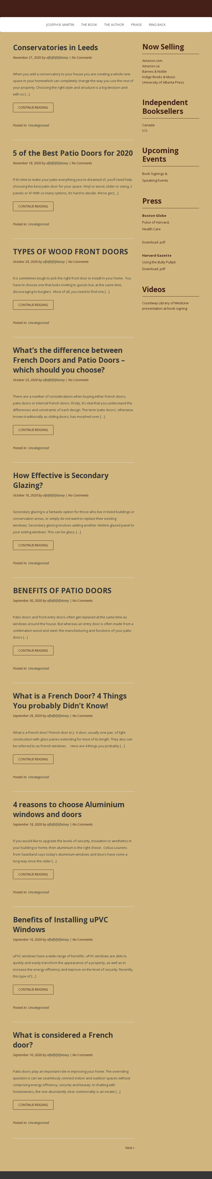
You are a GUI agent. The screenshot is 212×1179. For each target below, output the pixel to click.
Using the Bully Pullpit (159, 262)
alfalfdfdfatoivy (57, 57)
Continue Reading (33, 107)
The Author (114, 24)
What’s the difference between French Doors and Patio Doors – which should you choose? (69, 360)
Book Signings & (154, 173)
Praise (136, 24)
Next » (129, 1148)
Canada (148, 125)
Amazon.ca (151, 66)
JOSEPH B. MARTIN (60, 24)
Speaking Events (155, 180)
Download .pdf (153, 242)
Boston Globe (154, 215)
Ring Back (157, 24)
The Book (89, 24)
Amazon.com (152, 60)
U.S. (145, 130)
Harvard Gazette (156, 255)
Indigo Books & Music (158, 77)
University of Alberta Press (163, 82)
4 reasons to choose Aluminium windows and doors (69, 809)
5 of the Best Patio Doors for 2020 (73, 153)
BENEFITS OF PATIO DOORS (62, 590)
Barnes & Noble (154, 71)
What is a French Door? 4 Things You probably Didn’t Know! (70, 700)
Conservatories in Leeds (55, 47)
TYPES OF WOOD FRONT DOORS (70, 251)
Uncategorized (38, 125)
